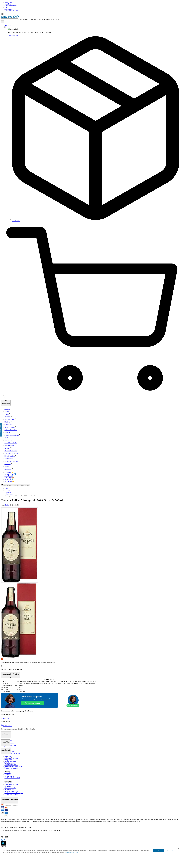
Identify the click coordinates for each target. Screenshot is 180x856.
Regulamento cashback (11, 768)
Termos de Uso (9, 789)
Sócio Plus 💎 (8, 476)
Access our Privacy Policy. (72, 852)
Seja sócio (7, 773)
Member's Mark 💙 (10, 474)
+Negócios (7, 786)
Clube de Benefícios (10, 5)
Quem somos (8, 759)
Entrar (16, 35)
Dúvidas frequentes (10, 761)
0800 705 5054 (7, 726)
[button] (170, 850)
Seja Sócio (7, 25)
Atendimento (8, 9)
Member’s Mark (9, 776)
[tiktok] (3, 840)
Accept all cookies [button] (158, 851)
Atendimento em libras (11, 10)
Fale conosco (8, 756)
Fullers (7, 505)
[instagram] (4, 840)
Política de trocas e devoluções (13, 766)
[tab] (19, 545)
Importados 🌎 (8, 479)
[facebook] (1, 840)
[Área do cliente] (5, 27)
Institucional (8, 2)
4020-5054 (6, 718)
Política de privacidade (11, 791)
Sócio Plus (7, 4)
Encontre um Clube (10, 764)
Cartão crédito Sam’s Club (12, 753)
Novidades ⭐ (8, 472)
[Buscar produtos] (2, 21)
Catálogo (7, 761)
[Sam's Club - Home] (10, 17)
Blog (5, 7)
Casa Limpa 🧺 (9, 477)
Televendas (7, 747)
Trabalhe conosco (9, 763)
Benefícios (7, 774)
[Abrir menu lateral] (2, 14)
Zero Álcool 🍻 (9, 481)
